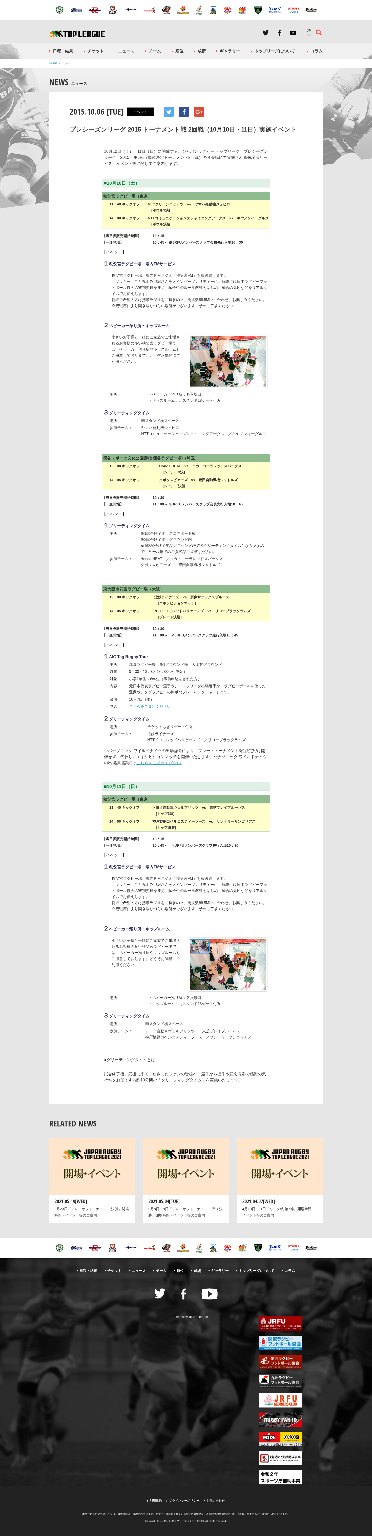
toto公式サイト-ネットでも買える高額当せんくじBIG (280, 1439)
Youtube (293, 33)
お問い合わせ (215, 1500)
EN (309, 35)
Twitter (266, 33)
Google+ (199, 112)
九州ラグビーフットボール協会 (280, 1381)
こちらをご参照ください (150, 706)
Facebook (279, 33)
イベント (140, 112)
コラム (317, 51)
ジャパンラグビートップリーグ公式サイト (77, 33)
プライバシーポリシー (184, 1500)
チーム (155, 51)
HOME (53, 63)
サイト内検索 (319, 32)
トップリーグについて (275, 51)
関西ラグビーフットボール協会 (280, 1362)
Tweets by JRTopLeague (191, 1317)
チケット (96, 51)
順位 (179, 51)
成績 (202, 51)
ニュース (126, 51)
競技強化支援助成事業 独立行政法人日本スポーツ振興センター (280, 1458)
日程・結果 (63, 51)
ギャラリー (230, 51)
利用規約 (156, 1500)
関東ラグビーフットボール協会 (280, 1343)
